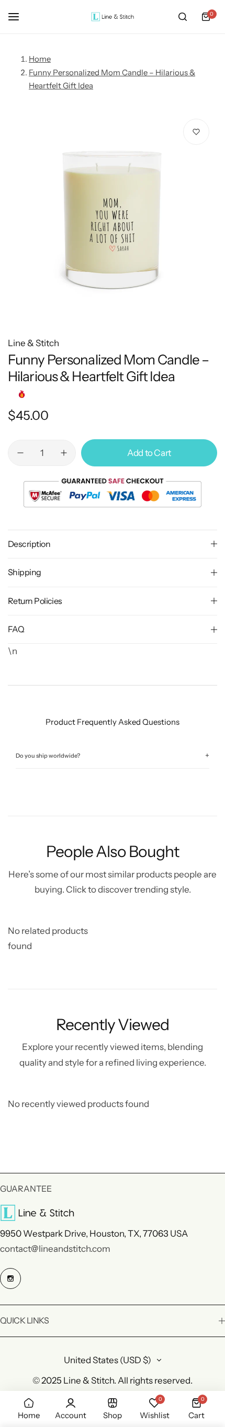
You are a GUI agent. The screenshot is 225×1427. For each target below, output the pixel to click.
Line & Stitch (33, 343)
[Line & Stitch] (112, 17)
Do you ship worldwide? (112, 756)
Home (40, 59)
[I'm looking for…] (182, 17)
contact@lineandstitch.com (55, 1248)
